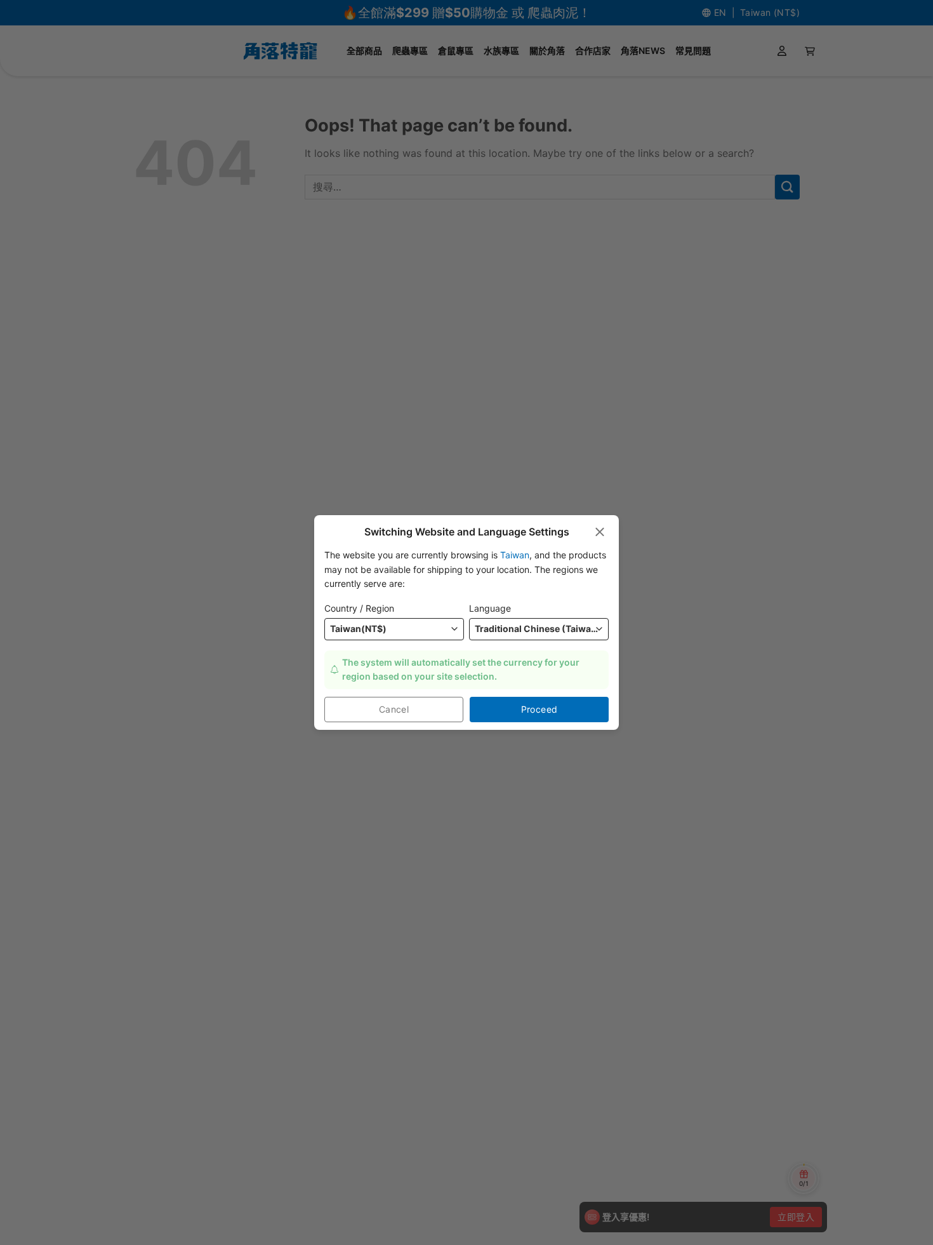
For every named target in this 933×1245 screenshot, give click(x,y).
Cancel (394, 709)
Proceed (539, 709)
